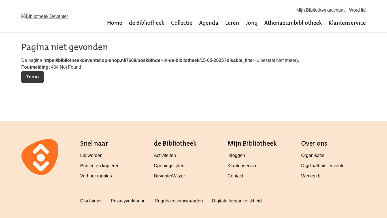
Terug (32, 76)
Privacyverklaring (128, 200)
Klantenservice (347, 22)
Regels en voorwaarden (179, 200)
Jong (252, 22)
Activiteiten (165, 155)
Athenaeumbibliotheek (293, 22)
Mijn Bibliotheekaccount (320, 10)
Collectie (181, 22)
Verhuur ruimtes (96, 175)
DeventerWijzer (169, 175)
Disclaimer (91, 200)
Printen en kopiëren (100, 165)
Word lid (357, 10)
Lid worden (91, 155)
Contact (235, 175)
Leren (232, 22)
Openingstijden (169, 165)
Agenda (208, 22)
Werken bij (312, 175)
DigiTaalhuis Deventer (323, 165)
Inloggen (236, 155)
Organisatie (312, 155)
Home (114, 22)
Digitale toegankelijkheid (237, 200)
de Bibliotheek (146, 22)
